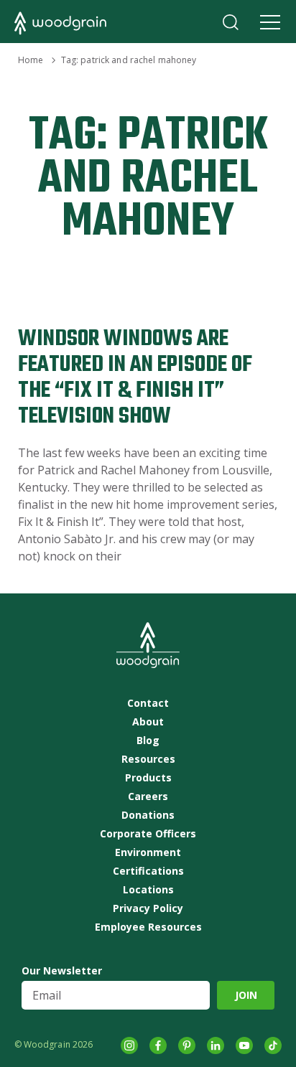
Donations (148, 815)
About (148, 721)
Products (148, 777)
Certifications (148, 871)
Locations (148, 889)
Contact (148, 703)
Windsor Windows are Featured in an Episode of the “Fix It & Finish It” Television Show (135, 377)
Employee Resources (148, 927)
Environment (148, 852)
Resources (148, 759)
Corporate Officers (148, 833)
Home (30, 60)
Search (231, 22)
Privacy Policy (148, 908)
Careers (148, 796)
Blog (148, 740)
